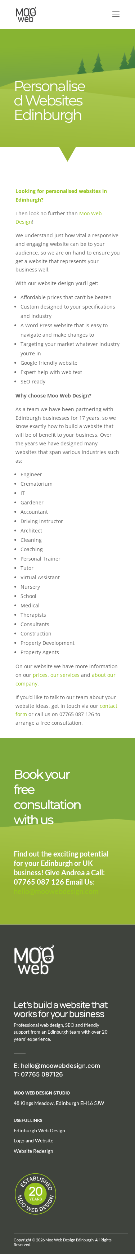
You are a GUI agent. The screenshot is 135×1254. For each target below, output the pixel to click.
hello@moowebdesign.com (56, 891)
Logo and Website (33, 1140)
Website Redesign (33, 1151)
